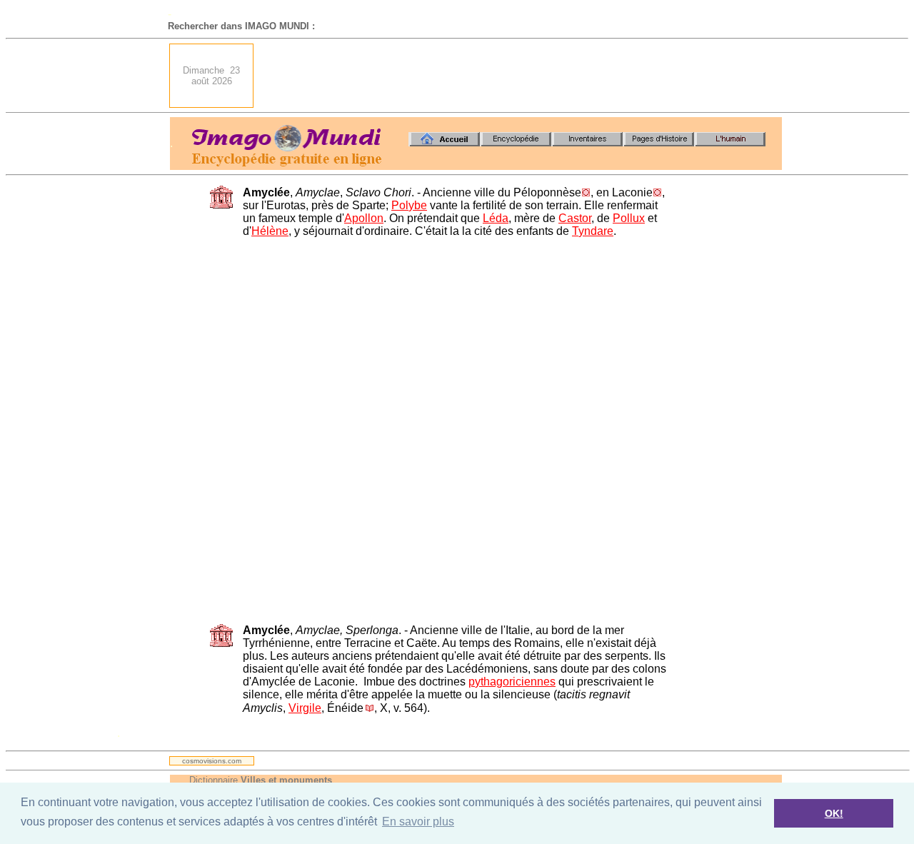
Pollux (629, 218)
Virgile (304, 708)
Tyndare (592, 231)
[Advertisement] (522, 76)
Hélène (269, 231)
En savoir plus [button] (418, 821)
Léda (495, 218)
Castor (574, 218)
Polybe (409, 205)
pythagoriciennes (512, 681)
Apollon (363, 218)
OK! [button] (834, 813)
